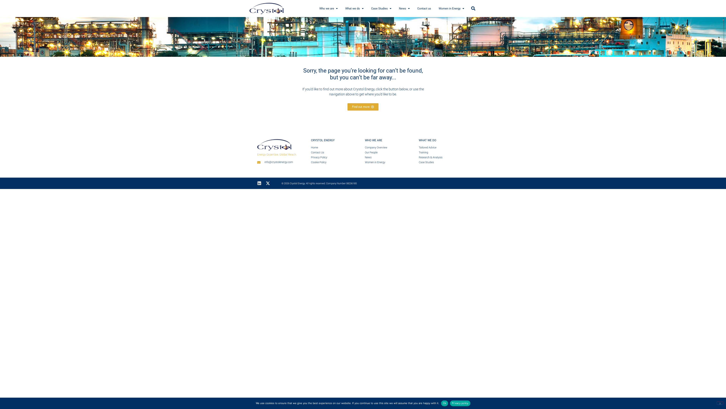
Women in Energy (450, 8)
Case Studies (379, 8)
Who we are (326, 8)
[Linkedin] (259, 183)
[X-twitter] (268, 183)
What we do (352, 8)
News (402, 8)
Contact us (424, 8)
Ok (444, 403)
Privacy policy (460, 403)
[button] (473, 8)
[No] (720, 403)
